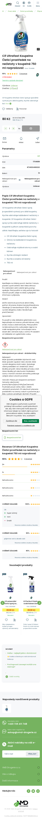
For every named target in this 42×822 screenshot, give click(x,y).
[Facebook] (28, 791)
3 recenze (23, 74)
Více (7, 103)
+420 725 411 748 (17, 723)
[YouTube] (33, 791)
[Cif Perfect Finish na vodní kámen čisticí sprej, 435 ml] (31, 584)
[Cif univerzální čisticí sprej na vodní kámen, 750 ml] (10, 584)
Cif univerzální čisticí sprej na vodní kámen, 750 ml (10, 602)
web (15, 88)
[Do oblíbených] (6, 620)
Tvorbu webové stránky (13, 816)
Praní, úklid (12, 11)
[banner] (8, 4)
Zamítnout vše (11, 421)
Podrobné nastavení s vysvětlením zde (21, 425)
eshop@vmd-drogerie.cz (22, 732)
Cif (11, 88)
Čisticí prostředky (26, 11)
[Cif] (37, 81)
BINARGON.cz (33, 816)
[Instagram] (38, 791)
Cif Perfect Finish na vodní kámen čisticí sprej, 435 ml (31, 602)
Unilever (14, 85)
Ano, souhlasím (30, 421)
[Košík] (29, 4)
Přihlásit (32, 754)
